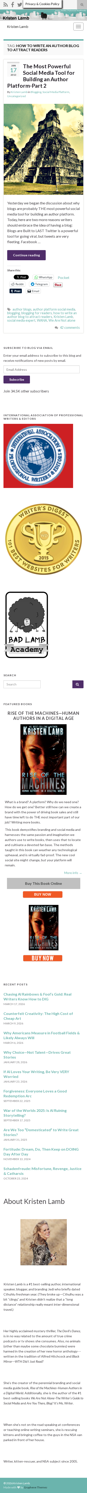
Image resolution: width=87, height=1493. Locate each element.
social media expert (21, 320)
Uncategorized (16, 96)
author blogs (22, 309)
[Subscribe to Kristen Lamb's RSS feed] (5, 3)
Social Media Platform (55, 92)
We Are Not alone (61, 320)
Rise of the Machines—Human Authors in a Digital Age (43, 716)
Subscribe (16, 379)
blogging (13, 313)
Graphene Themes (35, 1487)
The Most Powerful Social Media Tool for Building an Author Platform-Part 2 (41, 76)
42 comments (70, 327)
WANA (42, 320)
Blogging (36, 92)
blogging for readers (36, 313)
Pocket (63, 277)
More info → (73, 873)
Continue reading (26, 255)
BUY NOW (42, 894)
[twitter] (19, 3)
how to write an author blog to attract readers (42, 315)
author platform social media (54, 309)
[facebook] (12, 3)
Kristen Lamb (17, 26)
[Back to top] (76, 1482)
